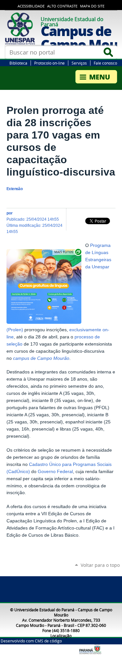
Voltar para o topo (100, 565)
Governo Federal (55, 471)
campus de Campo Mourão (41, 358)
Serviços (79, 63)
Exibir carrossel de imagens (67, 252)
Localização (61, 635)
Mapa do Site (92, 6)
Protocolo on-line (49, 63)
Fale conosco (105, 63)
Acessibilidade (31, 6)
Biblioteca (18, 63)
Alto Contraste (62, 6)
